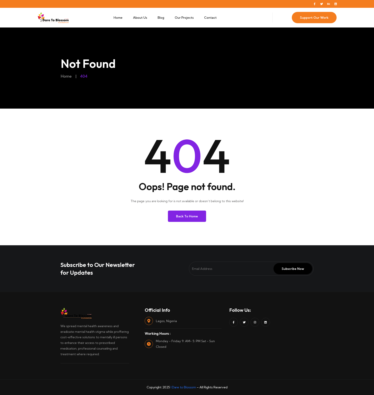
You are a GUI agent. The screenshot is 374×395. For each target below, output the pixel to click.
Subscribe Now (293, 269)
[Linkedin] (335, 4)
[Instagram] (255, 322)
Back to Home (187, 216)
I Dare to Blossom (183, 387)
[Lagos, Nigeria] (149, 321)
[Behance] (328, 4)
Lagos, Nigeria (166, 321)
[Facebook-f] (314, 4)
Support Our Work (314, 17)
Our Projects (184, 17)
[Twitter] (321, 4)
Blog (161, 17)
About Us (140, 17)
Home (118, 17)
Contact (210, 17)
